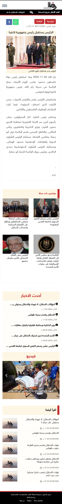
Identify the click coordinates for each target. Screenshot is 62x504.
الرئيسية (50, 21)
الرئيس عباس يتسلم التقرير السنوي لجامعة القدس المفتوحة (46, 221)
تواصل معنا (38, 501)
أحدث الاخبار (31, 295)
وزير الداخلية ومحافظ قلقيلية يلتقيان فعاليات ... (33, 325)
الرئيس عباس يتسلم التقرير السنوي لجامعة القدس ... (30, 346)
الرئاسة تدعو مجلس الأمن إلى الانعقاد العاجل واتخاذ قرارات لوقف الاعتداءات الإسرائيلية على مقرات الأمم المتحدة (47, 261)
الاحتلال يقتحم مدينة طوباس (41, 314)
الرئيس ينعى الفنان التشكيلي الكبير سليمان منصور (17, 258)
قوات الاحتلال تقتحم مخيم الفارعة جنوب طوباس (43, 447)
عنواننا (29, 501)
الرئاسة (39, 21)
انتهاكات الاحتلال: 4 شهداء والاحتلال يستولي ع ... (32, 304)
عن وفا (22, 501)
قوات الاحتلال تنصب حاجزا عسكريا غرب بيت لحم (43, 474)
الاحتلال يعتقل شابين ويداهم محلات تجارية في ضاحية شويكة (42, 460)
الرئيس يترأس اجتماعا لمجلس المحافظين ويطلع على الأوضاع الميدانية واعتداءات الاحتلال (16, 223)
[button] (6, 375)
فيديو (31, 356)
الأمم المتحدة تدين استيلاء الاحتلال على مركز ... (33, 335)
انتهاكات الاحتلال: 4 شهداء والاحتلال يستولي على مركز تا (42, 421)
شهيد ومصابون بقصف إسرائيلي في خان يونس (30, 390)
